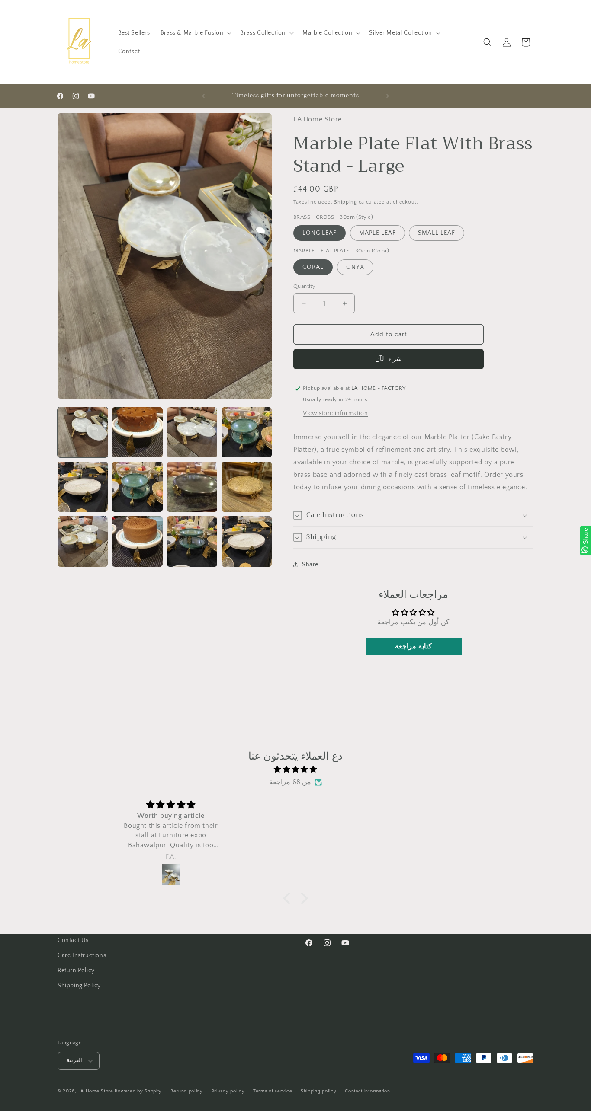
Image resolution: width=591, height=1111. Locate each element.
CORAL (313, 267)
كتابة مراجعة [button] (413, 646)
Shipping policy (319, 1091)
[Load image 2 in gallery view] (137, 432)
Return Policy (76, 970)
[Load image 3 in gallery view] (192, 432)
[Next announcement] (387, 96)
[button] (195, 33)
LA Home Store (95, 1091)
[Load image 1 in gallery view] (83, 432)
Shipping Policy (79, 985)
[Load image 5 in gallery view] (83, 487)
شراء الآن (388, 359)
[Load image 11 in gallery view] (192, 541)
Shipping (345, 202)
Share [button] (310, 564)
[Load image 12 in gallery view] (247, 541)
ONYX (355, 267)
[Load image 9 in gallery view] (83, 541)
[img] (295, 769)
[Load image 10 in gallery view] (137, 541)
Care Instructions (82, 955)
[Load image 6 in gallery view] (137, 487)
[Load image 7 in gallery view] (192, 487)
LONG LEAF (319, 233)
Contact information (367, 1091)
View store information (335, 413)
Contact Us (73, 940)
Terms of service (272, 1091)
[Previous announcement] (203, 96)
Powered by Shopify (138, 1091)
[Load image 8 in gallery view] (247, 487)
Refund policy (186, 1091)
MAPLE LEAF (377, 233)
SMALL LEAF (436, 233)
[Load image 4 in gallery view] (247, 432)
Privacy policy (228, 1091)
